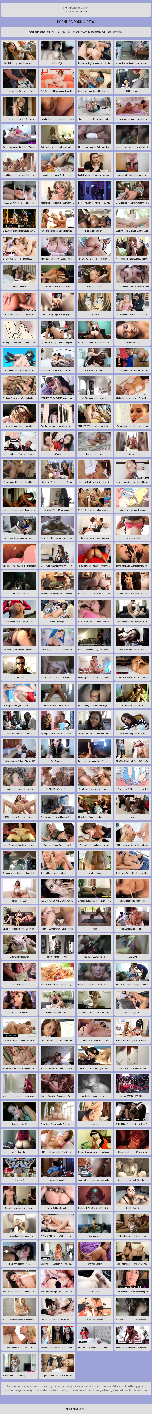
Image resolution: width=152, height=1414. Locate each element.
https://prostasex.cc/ (56, 31)
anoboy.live (72, 1409)
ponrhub (67, 7)
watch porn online (37, 31)
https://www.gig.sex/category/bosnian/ (94, 31)
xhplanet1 (84, 11)
